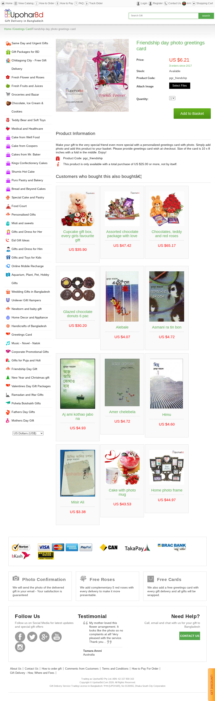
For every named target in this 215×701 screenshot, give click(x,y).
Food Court (19, 206)
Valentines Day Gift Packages (31, 386)
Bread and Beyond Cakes (29, 188)
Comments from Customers (82, 668)
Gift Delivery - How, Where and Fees (32, 672)
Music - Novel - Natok (26, 343)
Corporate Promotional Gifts (30, 351)
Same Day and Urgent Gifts (30, 43)
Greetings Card (22, 29)
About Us (15, 668)
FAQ (81, 3)
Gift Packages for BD (25, 51)
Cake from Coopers (25, 145)
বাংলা (189, 3)
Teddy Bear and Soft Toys (29, 120)
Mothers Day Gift (23, 420)
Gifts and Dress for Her (27, 231)
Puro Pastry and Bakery (27, 180)
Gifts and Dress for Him (27, 249)
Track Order (96, 3)
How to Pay (66, 3)
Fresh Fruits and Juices (27, 86)
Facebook (20, 637)
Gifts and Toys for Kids (26, 257)
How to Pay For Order (145, 668)
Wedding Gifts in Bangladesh (31, 291)
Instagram (20, 647)
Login (144, 3)
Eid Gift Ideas (20, 240)
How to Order (46, 3)
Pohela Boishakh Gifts (26, 403)
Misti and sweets (23, 223)
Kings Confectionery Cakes (29, 163)
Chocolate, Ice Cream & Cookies (27, 107)
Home (9, 3)
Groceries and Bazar (25, 94)
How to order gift (52, 668)
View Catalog (26, 3)
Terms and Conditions (115, 668)
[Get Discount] (211, 684)
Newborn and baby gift (27, 308)
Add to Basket (192, 113)
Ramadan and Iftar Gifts (27, 394)
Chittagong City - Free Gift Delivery (29, 64)
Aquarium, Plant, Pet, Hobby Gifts (30, 279)
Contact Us (174, 3)
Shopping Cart (204, 3)
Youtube (56, 637)
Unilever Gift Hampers (26, 300)
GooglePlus (44, 637)
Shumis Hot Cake (23, 171)
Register (158, 3)
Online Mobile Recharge (28, 266)
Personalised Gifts (24, 214)
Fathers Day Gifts (23, 412)
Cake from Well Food (26, 137)
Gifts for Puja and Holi (26, 360)
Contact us (189, 636)
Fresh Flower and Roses (28, 77)
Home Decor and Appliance (30, 317)
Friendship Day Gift (24, 369)
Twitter (32, 637)
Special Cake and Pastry (28, 197)
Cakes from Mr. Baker (26, 154)
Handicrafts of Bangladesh (29, 326)
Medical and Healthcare (27, 128)
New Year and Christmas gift (30, 377)
